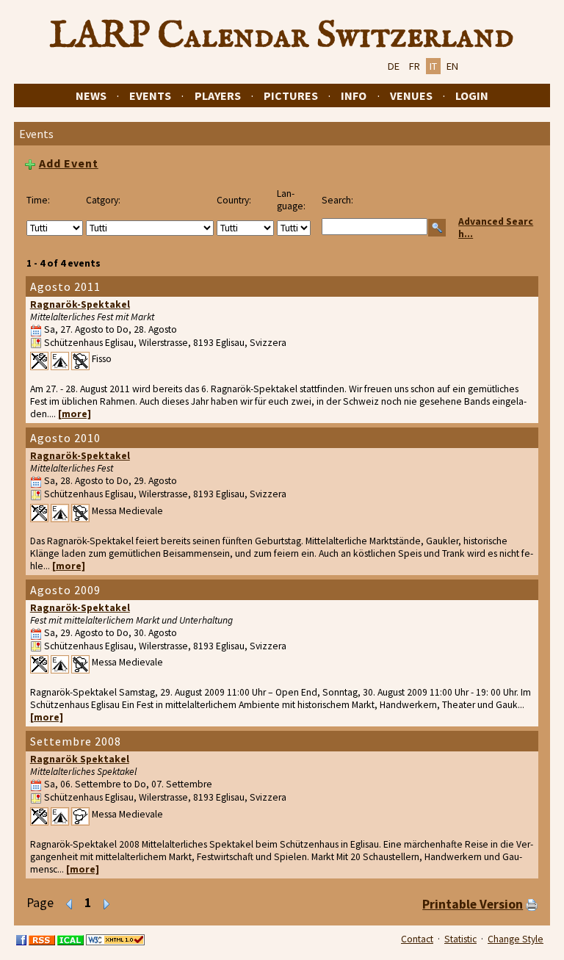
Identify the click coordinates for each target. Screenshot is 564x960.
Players (218, 95)
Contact (417, 939)
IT (433, 66)
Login (471, 95)
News (91, 95)
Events (150, 95)
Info (353, 95)
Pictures (291, 95)
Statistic (460, 939)
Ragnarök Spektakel (79, 759)
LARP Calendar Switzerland (282, 35)
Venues (411, 95)
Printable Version (472, 904)
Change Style (515, 939)
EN (452, 66)
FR (414, 66)
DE (394, 66)
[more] (74, 414)
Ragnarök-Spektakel (80, 304)
